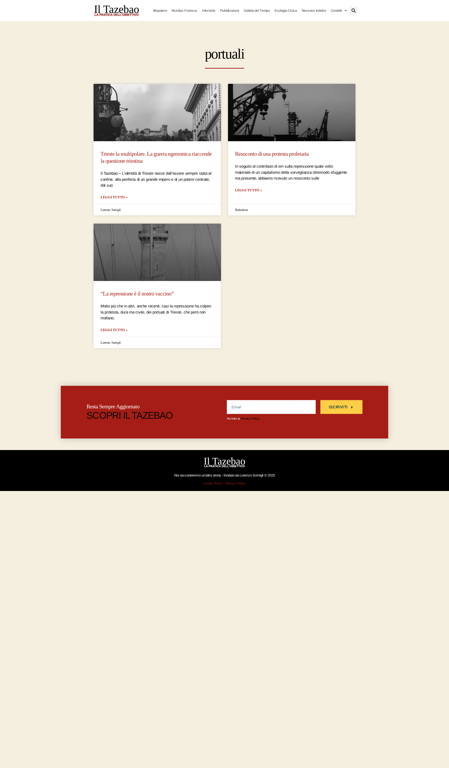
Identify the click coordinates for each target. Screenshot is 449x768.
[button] (354, 11)
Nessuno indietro (314, 10)
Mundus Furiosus (184, 10)
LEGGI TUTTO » (114, 197)
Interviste (208, 10)
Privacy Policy (250, 418)
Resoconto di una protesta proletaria (272, 154)
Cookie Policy (213, 483)
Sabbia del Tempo (257, 10)
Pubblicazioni (229, 10)
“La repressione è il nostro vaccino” (137, 294)
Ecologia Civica (286, 10)
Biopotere (160, 10)
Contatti (336, 10)
